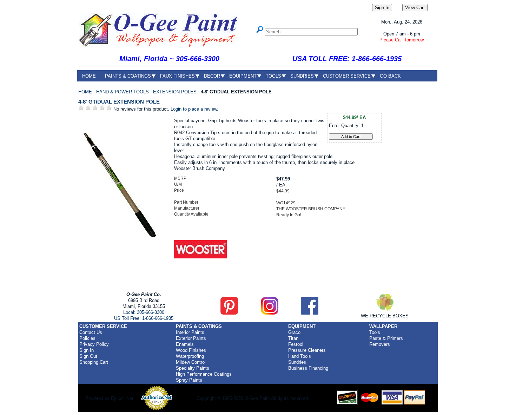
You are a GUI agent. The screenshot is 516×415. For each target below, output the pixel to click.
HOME (89, 76)
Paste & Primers (386, 338)
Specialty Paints (192, 368)
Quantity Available (191, 214)
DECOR (212, 76)
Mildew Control (191, 362)
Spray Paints (189, 380)
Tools (374, 332)
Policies (87, 338)
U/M (178, 184)
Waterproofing (190, 356)
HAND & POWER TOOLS (123, 91)
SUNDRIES (302, 76)
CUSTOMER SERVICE (347, 76)
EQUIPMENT (243, 76)
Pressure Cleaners (307, 350)
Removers (379, 344)
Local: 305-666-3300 (143, 312)
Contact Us (90, 332)
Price (179, 190)
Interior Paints (190, 332)
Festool (295, 344)
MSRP (180, 178)
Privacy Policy (94, 344)
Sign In (86, 350)
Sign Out (88, 356)
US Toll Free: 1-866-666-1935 (143, 318)
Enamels (185, 344)
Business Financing (308, 368)
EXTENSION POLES (175, 91)
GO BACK (390, 76)
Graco (294, 332)
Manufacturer (186, 208)
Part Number (186, 202)
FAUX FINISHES (177, 76)
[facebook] (309, 313)
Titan (293, 338)
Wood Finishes (191, 350)
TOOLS (273, 76)
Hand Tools (299, 356)
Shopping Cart (93, 362)
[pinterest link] (229, 313)
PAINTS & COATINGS (128, 76)
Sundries (297, 362)
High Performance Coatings (204, 374)
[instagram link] (269, 313)
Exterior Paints (191, 338)
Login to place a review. (194, 109)
